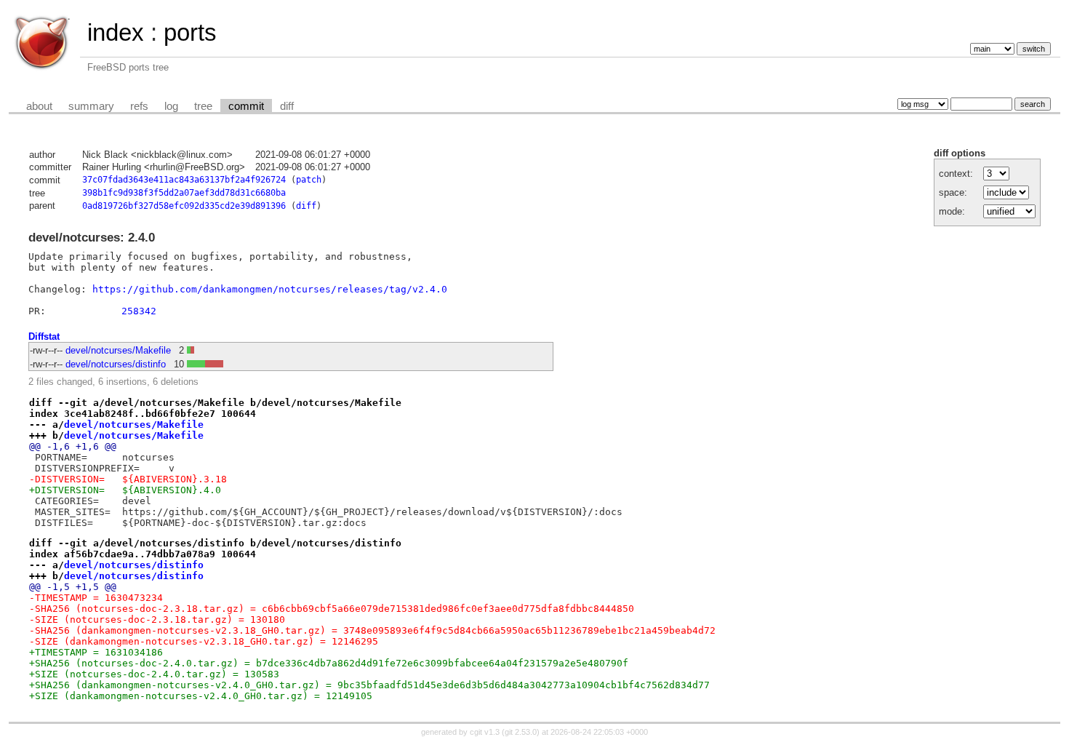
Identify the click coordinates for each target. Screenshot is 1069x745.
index (115, 32)
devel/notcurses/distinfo (115, 364)
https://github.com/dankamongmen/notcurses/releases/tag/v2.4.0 (269, 289)
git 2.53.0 (521, 732)
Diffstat (44, 336)
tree (203, 106)
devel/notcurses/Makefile (118, 350)
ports (190, 32)
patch (308, 180)
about (39, 106)
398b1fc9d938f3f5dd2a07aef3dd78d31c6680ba (184, 193)
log (171, 106)
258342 (138, 311)
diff (287, 106)
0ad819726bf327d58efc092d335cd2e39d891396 (184, 206)
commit (246, 106)
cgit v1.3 (485, 732)
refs (139, 106)
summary (91, 106)
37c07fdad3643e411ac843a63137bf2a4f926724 (184, 180)
